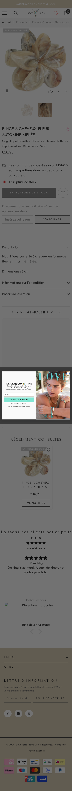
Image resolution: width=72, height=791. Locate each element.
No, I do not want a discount (19, 404)
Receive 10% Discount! (19, 400)
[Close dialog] (67, 373)
